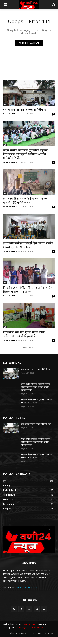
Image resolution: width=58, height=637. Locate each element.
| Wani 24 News (30, 624)
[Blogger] (14, 609)
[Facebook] (21, 609)
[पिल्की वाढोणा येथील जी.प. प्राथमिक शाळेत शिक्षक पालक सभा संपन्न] (29, 271)
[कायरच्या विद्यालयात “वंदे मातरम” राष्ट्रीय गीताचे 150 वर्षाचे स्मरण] (29, 182)
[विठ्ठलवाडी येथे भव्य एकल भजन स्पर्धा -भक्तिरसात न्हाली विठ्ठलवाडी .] (29, 316)
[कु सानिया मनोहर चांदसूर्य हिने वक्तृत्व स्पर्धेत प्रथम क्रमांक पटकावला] (29, 227)
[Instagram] (37, 609)
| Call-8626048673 (36, 627)
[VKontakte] (44, 609)
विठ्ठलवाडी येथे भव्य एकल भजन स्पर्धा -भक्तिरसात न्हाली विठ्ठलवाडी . (24, 334)
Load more (28, 347)
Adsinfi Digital (22, 627)
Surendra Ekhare (11, 114)
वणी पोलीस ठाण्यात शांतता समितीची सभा (26, 110)
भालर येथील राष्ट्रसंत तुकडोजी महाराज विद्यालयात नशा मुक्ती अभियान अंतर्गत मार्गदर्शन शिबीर (25, 154)
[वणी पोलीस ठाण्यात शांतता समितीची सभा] (29, 93)
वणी (5, 104)
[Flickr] (29, 609)
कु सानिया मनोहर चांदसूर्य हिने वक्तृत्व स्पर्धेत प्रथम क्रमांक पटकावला (28, 245)
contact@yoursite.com (26, 587)
